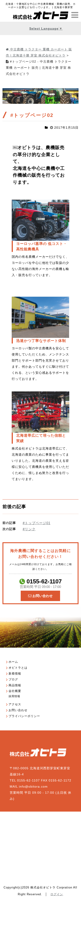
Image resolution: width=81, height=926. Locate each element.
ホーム (13, 661)
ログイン (56, 894)
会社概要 (15, 691)
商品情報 (15, 685)
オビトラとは (18, 667)
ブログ (13, 679)
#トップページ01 (36, 523)
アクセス (15, 704)
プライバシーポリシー (24, 716)
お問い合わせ (42, 596)
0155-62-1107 (40, 583)
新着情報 (15, 673)
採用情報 (14, 696)
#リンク (29, 529)
